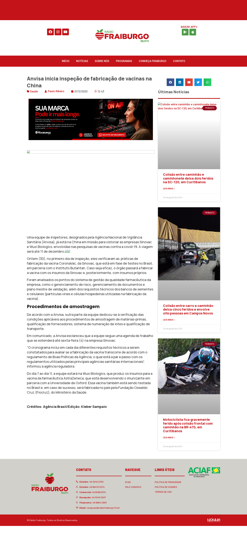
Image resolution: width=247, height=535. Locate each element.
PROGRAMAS (124, 61)
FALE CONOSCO (133, 486)
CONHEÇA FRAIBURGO (152, 61)
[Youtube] (65, 32)
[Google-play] (185, 32)
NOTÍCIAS (82, 61)
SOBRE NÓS (102, 61)
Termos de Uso (163, 491)
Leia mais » (169, 188)
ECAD (128, 482)
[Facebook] (50, 32)
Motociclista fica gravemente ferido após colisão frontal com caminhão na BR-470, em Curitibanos (188, 425)
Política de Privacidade (168, 482)
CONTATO (179, 61)
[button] (170, 82)
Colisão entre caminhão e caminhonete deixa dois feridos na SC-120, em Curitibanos (188, 178)
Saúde (34, 91)
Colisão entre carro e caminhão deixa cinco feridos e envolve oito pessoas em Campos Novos (188, 310)
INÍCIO (65, 61)
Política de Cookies (166, 486)
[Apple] (192, 32)
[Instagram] (58, 32)
